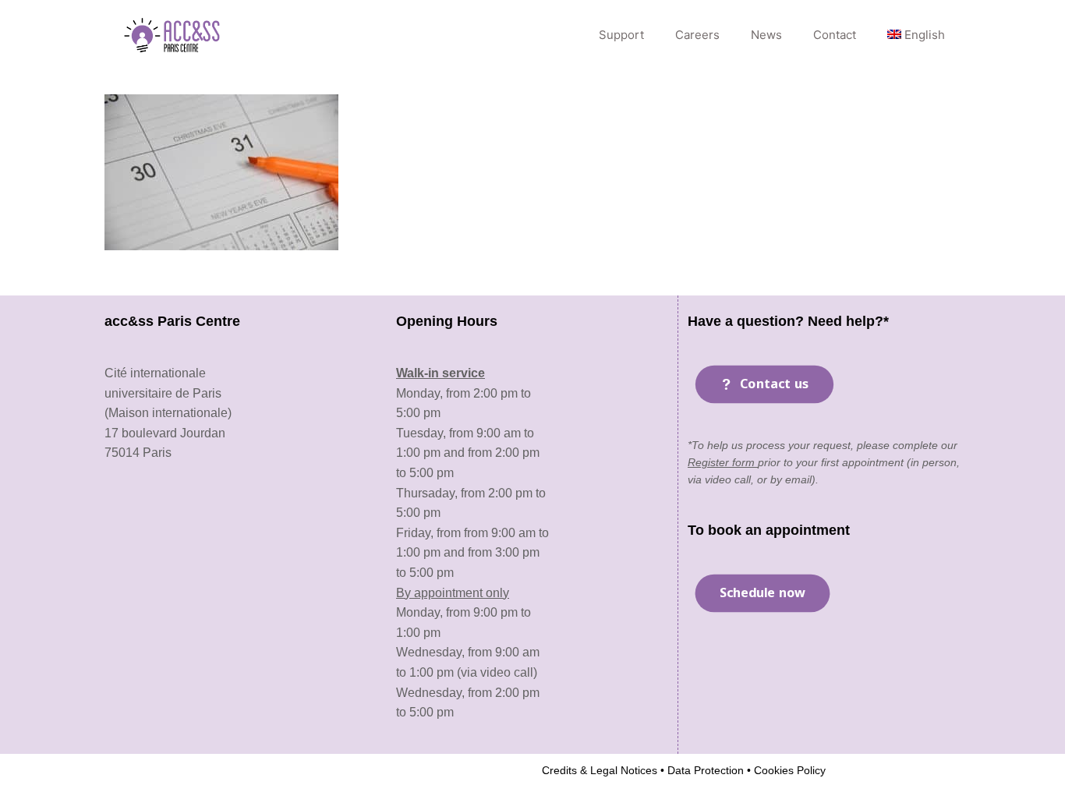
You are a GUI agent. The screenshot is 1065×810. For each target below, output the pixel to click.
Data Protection (704, 770)
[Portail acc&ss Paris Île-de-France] (173, 35)
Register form (723, 462)
